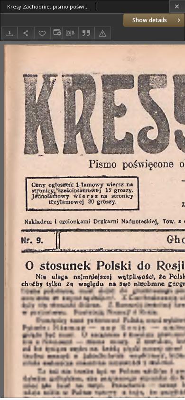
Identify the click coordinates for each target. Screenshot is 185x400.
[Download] (9, 33)
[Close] (177, 6)
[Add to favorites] (42, 33)
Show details (149, 20)
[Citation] (86, 33)
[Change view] (56, 33)
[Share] (26, 33)
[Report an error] (102, 33)
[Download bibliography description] (70, 33)
